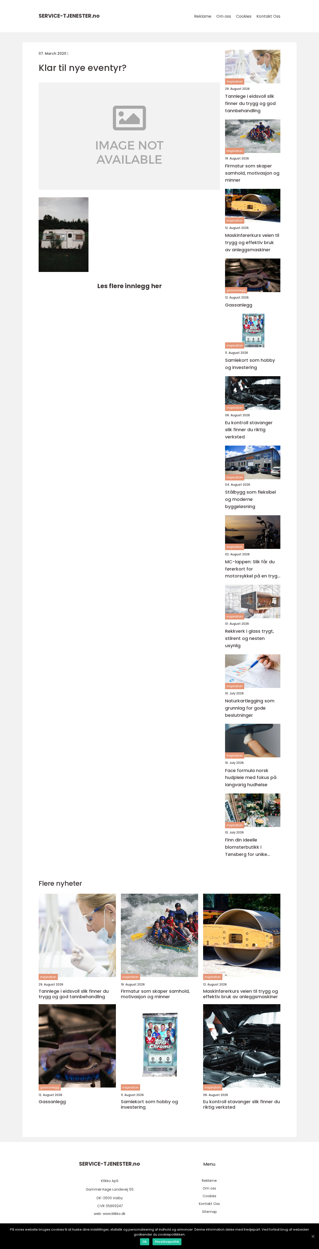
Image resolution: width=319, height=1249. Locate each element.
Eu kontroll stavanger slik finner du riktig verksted (249, 429)
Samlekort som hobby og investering (250, 363)
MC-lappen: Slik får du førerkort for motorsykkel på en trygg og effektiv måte (252, 569)
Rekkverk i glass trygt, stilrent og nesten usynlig (249, 638)
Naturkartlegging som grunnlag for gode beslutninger (249, 708)
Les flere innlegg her (129, 286)
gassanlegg (236, 290)
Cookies (243, 16)
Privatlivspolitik (167, 1242)
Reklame (202, 16)
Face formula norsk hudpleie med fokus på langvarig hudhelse (250, 777)
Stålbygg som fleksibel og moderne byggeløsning (250, 499)
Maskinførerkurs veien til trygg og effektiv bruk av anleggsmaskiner (252, 242)
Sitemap (209, 1211)
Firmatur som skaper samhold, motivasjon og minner (252, 173)
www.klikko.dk (114, 1213)
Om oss (223, 16)
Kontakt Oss (268, 16)
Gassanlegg (238, 305)
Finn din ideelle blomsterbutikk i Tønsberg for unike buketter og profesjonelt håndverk (252, 847)
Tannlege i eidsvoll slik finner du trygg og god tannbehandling (250, 103)
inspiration (235, 81)
